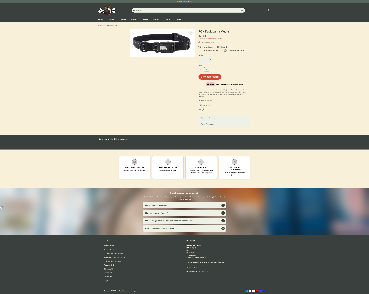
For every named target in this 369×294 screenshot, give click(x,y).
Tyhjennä (241, 10)
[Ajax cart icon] (264, 10)
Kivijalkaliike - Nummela (112, 261)
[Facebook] (203, 110)
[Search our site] (134, 10)
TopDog (119, 291)
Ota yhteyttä (108, 269)
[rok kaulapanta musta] (191, 33)
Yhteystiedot (108, 273)
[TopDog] (107, 10)
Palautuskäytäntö (110, 265)
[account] (268, 10)
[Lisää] (210, 59)
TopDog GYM (109, 249)
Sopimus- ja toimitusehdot (113, 253)
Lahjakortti (108, 277)
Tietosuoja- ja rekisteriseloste (114, 257)
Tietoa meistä (109, 245)
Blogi (106, 281)
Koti (99, 25)
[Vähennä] (200, 59)
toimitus (209, 38)
